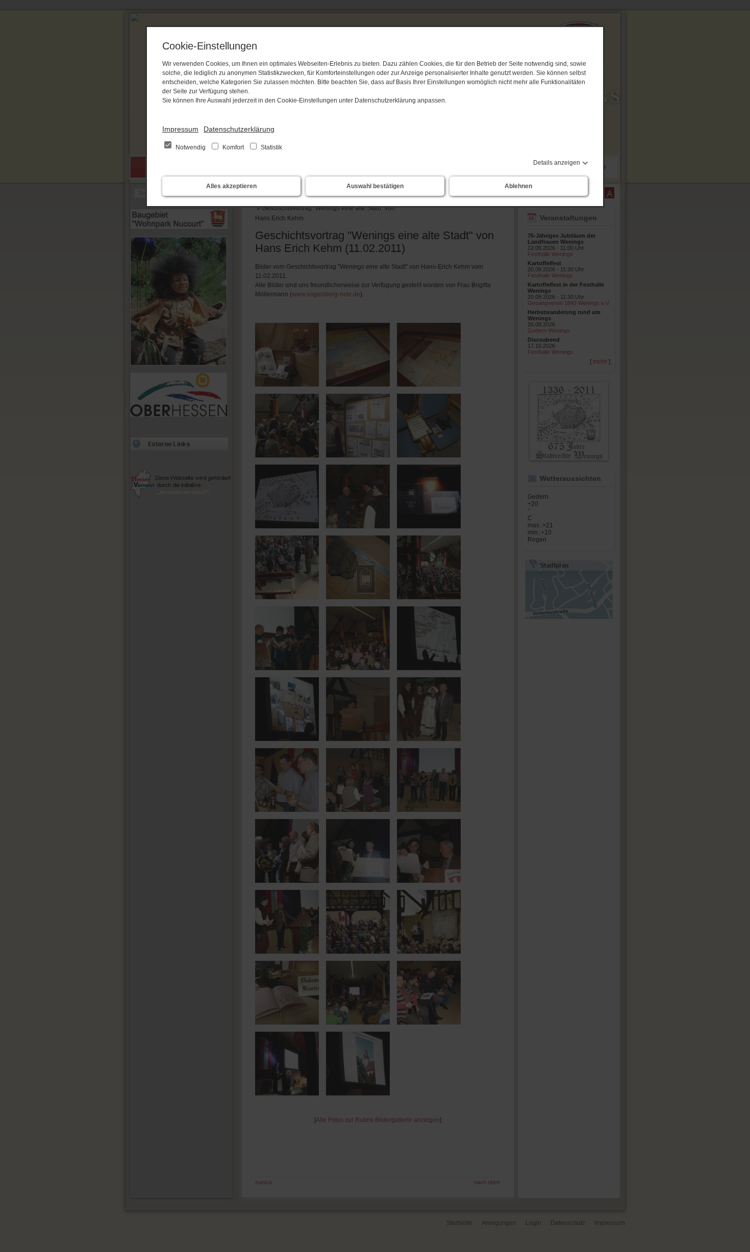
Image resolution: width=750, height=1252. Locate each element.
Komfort (233, 147)
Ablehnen (518, 186)
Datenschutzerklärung (239, 129)
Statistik (270, 147)
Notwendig (190, 147)
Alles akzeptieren (231, 186)
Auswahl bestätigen (375, 186)
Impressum (180, 129)
